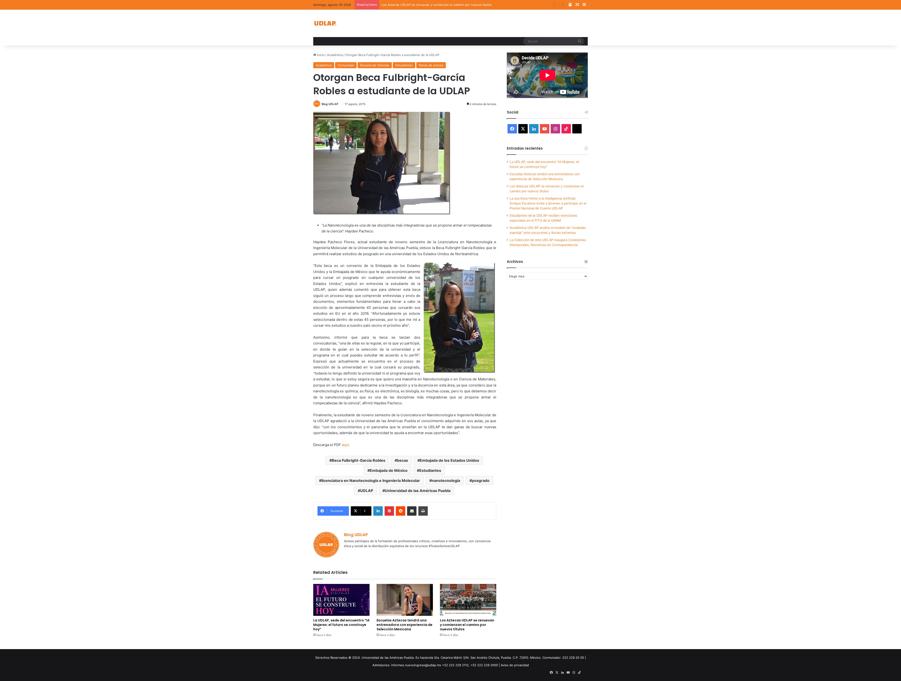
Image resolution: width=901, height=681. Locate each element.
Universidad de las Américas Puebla (417, 490)
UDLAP (366, 490)
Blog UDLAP (330, 104)
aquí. (346, 445)
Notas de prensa (431, 65)
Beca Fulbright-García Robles (358, 460)
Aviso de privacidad (515, 665)
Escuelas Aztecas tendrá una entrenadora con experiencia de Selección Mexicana (404, 625)
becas (402, 460)
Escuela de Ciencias (374, 65)
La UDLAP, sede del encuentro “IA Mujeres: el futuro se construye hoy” (341, 625)
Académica (335, 55)
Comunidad (346, 65)
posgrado (480, 480)
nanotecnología (446, 480)
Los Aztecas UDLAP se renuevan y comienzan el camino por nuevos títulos (437, 5)
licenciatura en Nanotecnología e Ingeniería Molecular (370, 480)
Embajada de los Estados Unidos (449, 460)
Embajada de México (389, 470)
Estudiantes (404, 65)
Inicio (320, 55)
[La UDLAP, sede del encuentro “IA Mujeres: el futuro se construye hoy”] (341, 600)
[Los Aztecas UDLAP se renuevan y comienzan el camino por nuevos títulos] (468, 600)
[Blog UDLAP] (325, 23)
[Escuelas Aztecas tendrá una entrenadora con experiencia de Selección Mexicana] (405, 600)
